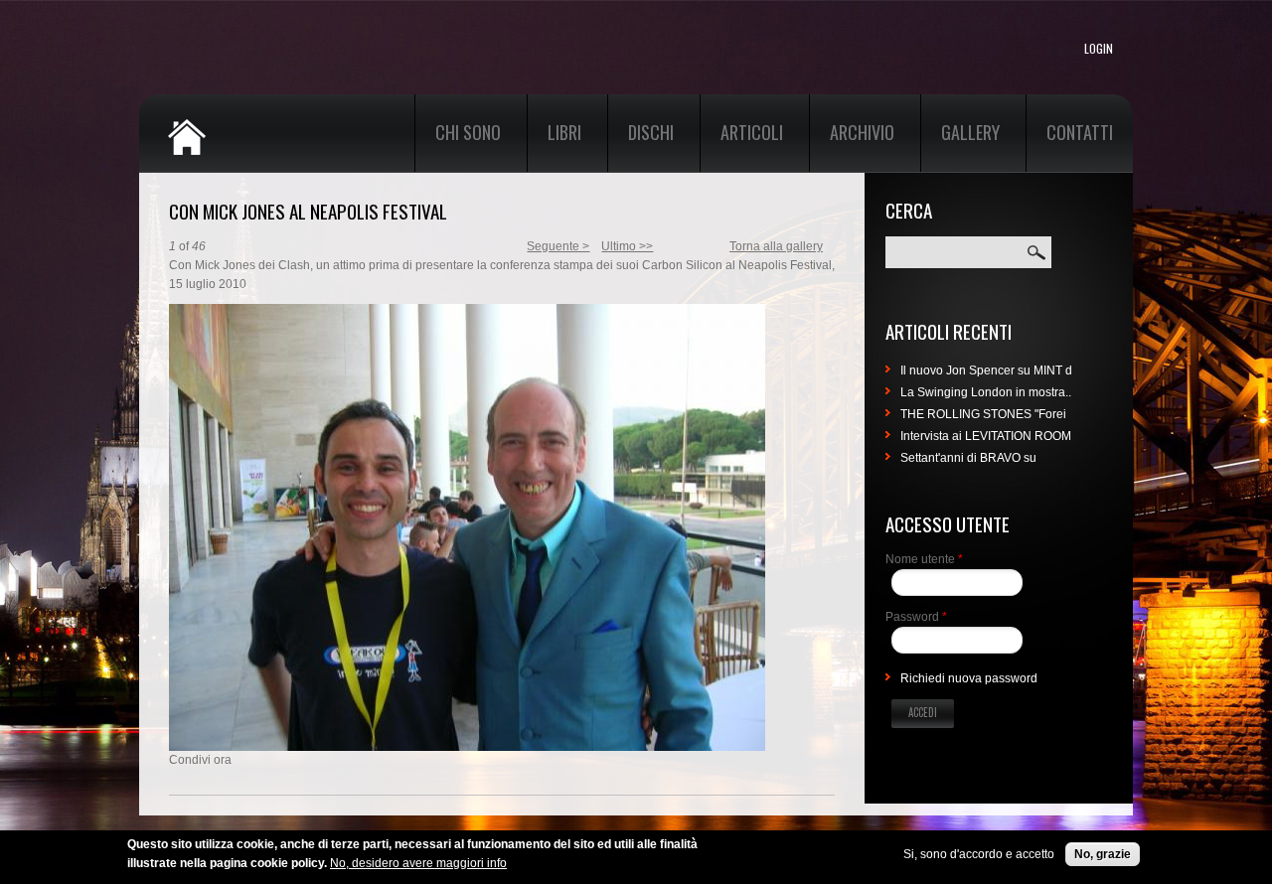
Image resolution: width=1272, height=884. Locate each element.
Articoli (751, 132)
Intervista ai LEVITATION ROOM (985, 436)
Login (1098, 48)
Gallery (970, 132)
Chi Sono (468, 132)
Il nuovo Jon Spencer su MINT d (986, 370)
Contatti (1079, 132)
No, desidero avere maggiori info (418, 863)
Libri (564, 132)
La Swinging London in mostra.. (985, 392)
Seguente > (558, 246)
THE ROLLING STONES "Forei (983, 414)
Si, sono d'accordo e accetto (978, 854)
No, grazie (1102, 854)
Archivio (862, 132)
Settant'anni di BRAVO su (968, 458)
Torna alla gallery (776, 246)
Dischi (651, 132)
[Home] (238, 125)
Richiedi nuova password (968, 678)
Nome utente (924, 559)
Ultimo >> (627, 246)
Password (916, 617)
